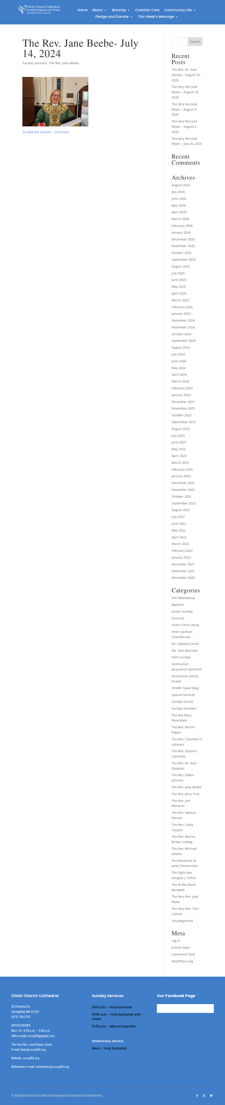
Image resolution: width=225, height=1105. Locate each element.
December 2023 (183, 402)
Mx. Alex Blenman (185, 650)
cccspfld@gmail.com (41, 1036)
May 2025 (179, 286)
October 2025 (181, 253)
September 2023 (184, 422)
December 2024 (183, 320)
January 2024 (181, 395)
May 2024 (179, 368)
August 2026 (181, 185)
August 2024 (181, 347)
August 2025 (181, 266)
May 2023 (179, 449)
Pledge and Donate (112, 17)
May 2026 (179, 205)
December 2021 (183, 564)
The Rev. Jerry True (186, 794)
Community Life (178, 10)
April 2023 (179, 456)
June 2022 (179, 523)
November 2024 (183, 327)
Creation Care (147, 10)
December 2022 (183, 483)
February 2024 (182, 388)
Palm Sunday (181, 657)
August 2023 (181, 429)
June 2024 (179, 361)
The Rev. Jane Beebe (64, 63)
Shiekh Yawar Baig (185, 688)
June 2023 (179, 442)
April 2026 (179, 212)
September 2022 (184, 503)
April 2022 (179, 537)
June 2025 (179, 280)
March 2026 (180, 219)
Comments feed (183, 954)
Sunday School (182, 701)
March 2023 (180, 463)
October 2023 (181, 415)
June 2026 (179, 199)
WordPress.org (182, 961)
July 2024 (178, 354)
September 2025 (184, 259)
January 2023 (181, 476)
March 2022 (180, 544)
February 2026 (182, 226)
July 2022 (178, 517)
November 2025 (183, 246)
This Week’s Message (156, 17)
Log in (176, 941)
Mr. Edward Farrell (185, 644)
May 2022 (179, 530)
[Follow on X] (204, 1095)
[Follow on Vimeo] (211, 1095)
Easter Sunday (182, 611)
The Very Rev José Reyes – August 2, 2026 (184, 126)
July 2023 (178, 435)
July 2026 (178, 192)
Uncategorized (182, 921)
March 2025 (180, 300)
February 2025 (182, 307)
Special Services (183, 695)
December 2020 (183, 577)
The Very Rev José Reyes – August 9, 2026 (184, 109)
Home (82, 10)
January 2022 (181, 557)
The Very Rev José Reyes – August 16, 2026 (185, 92)
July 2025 (178, 273)
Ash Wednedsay (183, 598)
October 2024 (181, 334)
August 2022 (181, 510)
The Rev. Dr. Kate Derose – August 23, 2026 (186, 74)
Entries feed (180, 947)
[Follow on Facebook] (197, 1095)
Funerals (178, 618)
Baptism (178, 605)
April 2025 (179, 293)
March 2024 (180, 381)
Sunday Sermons (34, 63)
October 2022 (181, 496)
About (97, 10)
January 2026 (181, 232)
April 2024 (179, 374)
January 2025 (181, 313)
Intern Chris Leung (185, 625)
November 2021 (183, 571)
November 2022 (183, 490)
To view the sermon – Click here (45, 132)
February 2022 (182, 550)
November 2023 (183, 408)
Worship (119, 10)
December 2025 (183, 239)
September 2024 (184, 341)
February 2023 (182, 469)
